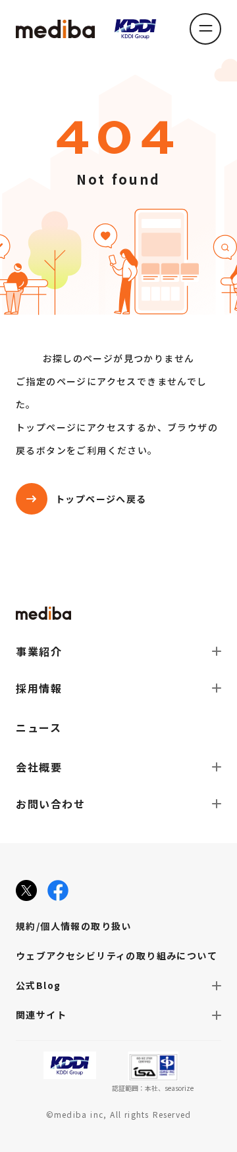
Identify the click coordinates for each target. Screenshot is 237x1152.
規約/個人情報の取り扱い (74, 926)
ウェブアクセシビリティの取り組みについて (116, 955)
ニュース (38, 727)
